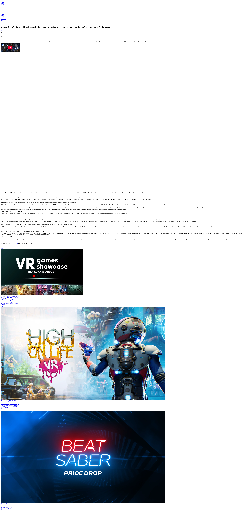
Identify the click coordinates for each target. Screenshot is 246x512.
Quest (17, 243)
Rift (60, 41)
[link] (2, 2)
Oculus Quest (54, 41)
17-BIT (28, 194)
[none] (10, 306)
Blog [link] (1, 30)
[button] (123, 1)
